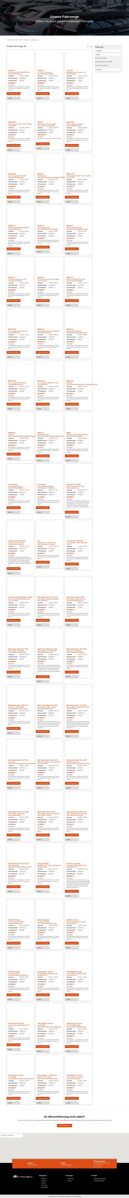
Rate (20, 40)
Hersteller (11, 40)
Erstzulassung (34, 40)
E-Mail (63, 1163)
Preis (16, 40)
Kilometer (26, 40)
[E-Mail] (57, 1164)
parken (10, 98)
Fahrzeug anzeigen (13, 93)
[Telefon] (24, 1164)
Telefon (30, 1163)
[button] (88, 46)
